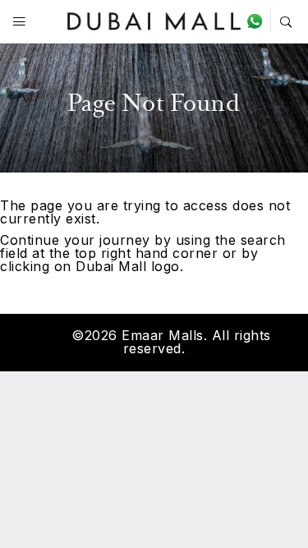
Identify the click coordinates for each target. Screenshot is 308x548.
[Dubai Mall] (154, 19)
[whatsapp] (258, 20)
